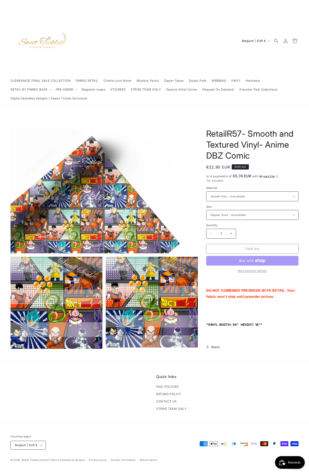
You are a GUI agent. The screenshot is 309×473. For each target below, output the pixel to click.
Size (209, 206)
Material (211, 188)
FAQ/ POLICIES (167, 386)
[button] (30, 89)
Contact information (123, 459)
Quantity (212, 225)
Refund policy (148, 459)
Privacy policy (97, 459)
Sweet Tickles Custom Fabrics (40, 459)
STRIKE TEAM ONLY (171, 408)
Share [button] (215, 347)
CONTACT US (166, 401)
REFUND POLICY (168, 394)
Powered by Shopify (72, 459)
